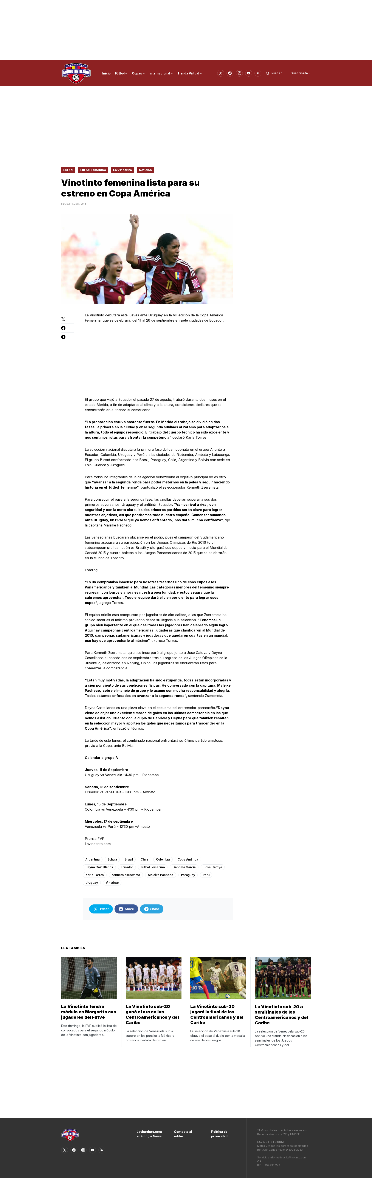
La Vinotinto (122, 170)
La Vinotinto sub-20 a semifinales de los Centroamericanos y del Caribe (281, 1014)
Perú (206, 875)
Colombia (163, 859)
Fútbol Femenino (93, 170)
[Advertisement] (186, 30)
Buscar (276, 73)
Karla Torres (94, 875)
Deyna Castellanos (99, 867)
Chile (144, 859)
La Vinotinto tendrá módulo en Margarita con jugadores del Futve (88, 1012)
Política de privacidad (219, 1134)
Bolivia (112, 859)
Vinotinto (112, 882)
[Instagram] (239, 73)
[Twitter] (220, 73)
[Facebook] (229, 73)
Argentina (92, 859)
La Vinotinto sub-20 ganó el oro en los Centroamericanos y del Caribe (152, 1014)
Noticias (145, 170)
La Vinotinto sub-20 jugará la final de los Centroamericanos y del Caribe (216, 1014)
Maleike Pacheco (160, 875)
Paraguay (188, 875)
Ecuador (127, 867)
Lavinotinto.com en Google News (149, 1134)
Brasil (129, 859)
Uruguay (91, 882)
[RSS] (257, 73)
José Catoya (212, 867)
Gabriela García (184, 867)
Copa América (188, 859)
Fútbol (68, 170)
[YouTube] (248, 73)
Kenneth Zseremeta (126, 875)
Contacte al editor (183, 1134)
